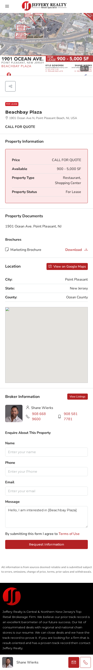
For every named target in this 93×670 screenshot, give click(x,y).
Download (74, 249)
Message (12, 501)
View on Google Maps (69, 266)
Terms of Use (69, 533)
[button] (10, 86)
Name (10, 443)
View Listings (77, 396)
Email (9, 482)
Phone (10, 462)
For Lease (12, 104)
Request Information (46, 544)
